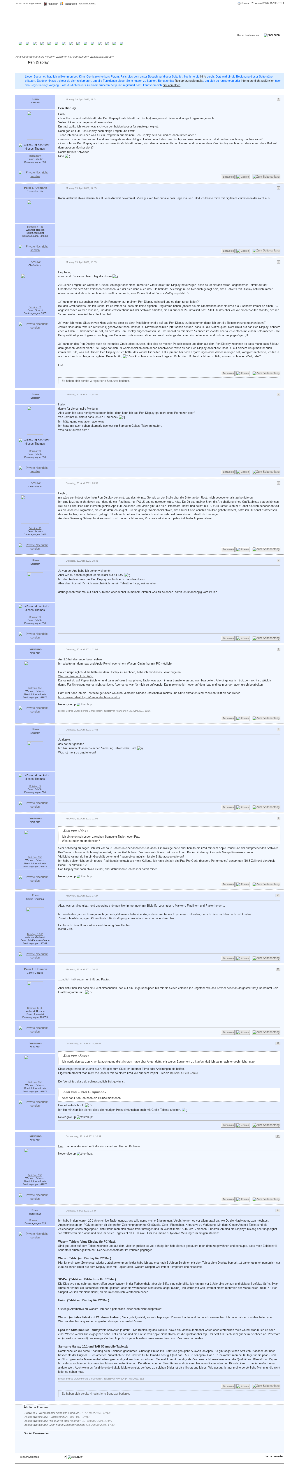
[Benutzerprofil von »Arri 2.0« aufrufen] (35, 287)
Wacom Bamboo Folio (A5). (75, 676)
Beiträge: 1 (35, 1220)
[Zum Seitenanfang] (266, 177)
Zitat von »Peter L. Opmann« (84, 1092)
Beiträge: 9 (35, 155)
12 (278, 1043)
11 (278, 969)
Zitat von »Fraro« (76, 1055)
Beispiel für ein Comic (184, 1073)
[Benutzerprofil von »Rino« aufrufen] (35, 125)
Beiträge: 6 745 (35, 226)
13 (278, 1136)
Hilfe (203, 76)
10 (278, 895)
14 (278, 1210)
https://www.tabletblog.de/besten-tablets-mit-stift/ (89, 697)
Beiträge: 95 (35, 307)
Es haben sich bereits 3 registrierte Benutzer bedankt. (96, 380)
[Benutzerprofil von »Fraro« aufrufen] (35, 918)
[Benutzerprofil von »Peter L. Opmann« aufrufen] (35, 210)
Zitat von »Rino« (75, 830)
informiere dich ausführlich (257, 80)
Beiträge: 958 (35, 688)
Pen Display (38, 62)
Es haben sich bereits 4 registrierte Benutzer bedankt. (96, 1393)
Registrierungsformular (189, 80)
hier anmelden (171, 85)
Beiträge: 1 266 (35, 934)
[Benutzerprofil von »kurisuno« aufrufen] (35, 672)
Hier (60, 1146)
